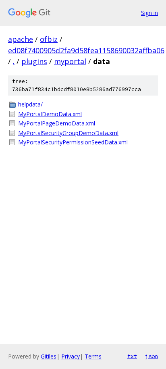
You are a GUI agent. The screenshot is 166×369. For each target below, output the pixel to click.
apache (20, 39)
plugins (34, 61)
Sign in (149, 13)
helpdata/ (30, 104)
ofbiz (49, 39)
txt (132, 356)
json (151, 356)
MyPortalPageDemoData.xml (56, 123)
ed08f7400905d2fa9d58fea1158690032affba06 (86, 50)
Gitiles (48, 356)
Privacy (70, 356)
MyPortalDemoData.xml (50, 114)
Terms (93, 356)
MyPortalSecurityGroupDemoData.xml (68, 133)
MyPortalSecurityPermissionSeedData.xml (73, 142)
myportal (70, 61)
